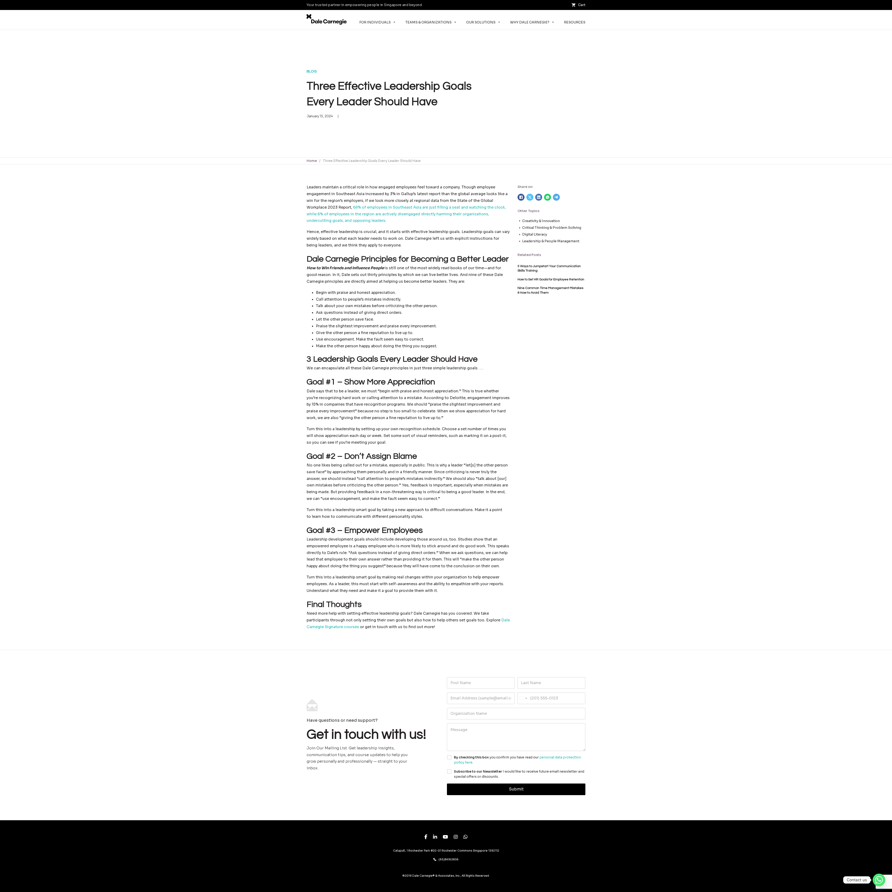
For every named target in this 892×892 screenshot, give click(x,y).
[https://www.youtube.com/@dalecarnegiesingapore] (445, 837)
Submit (516, 789)
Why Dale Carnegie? (529, 22)
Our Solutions (480, 22)
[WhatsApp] (547, 197)
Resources (574, 22)
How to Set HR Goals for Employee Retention (551, 279)
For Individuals (375, 22)
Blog (312, 71)
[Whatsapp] (879, 880)
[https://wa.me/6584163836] (465, 837)
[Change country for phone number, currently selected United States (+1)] (523, 698)
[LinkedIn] (538, 197)
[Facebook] (521, 197)
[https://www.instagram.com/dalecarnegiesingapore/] (456, 837)
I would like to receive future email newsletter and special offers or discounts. (519, 774)
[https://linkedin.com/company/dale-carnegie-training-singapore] (435, 837)
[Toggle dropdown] (394, 22)
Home (312, 161)
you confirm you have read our (517, 759)
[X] (529, 197)
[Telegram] (556, 197)
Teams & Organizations (428, 22)
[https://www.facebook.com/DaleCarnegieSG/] (425, 837)
